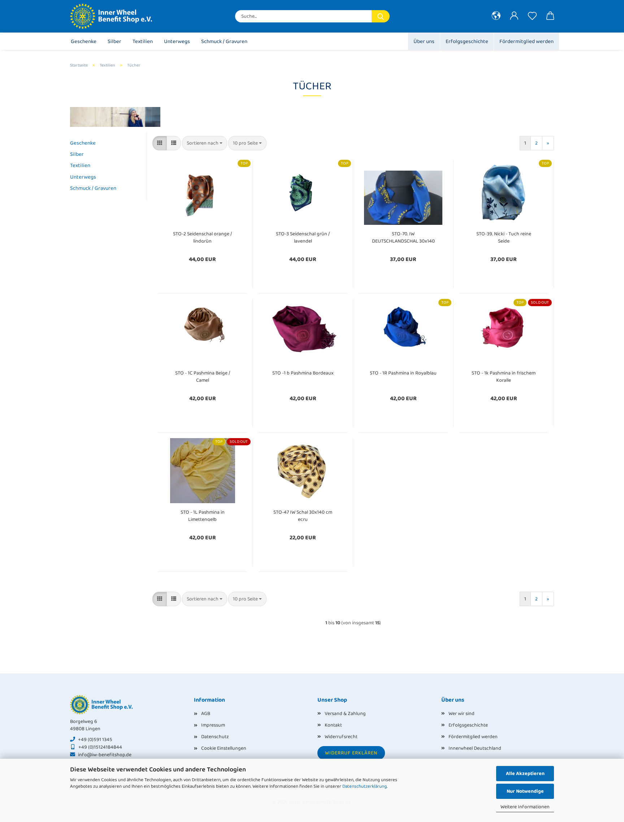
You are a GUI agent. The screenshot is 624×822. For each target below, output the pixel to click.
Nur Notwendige (525, 791)
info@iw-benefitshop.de (104, 755)
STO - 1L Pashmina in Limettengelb (203, 515)
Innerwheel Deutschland (474, 748)
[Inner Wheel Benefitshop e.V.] (115, 16)
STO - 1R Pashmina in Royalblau (403, 373)
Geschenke (83, 41)
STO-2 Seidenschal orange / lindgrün (202, 236)
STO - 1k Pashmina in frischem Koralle (504, 375)
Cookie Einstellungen (223, 748)
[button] (496, 16)
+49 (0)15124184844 (100, 747)
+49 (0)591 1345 (95, 740)
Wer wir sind (461, 714)
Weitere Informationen (525, 807)
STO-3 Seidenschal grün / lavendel (303, 236)
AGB (205, 714)
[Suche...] (381, 16)
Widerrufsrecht (341, 737)
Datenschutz (215, 737)
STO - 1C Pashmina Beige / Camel (202, 375)
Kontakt (333, 725)
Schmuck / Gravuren (224, 41)
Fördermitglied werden (526, 41)
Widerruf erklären (351, 753)
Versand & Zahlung (345, 714)
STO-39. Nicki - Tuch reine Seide (503, 236)
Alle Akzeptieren (525, 774)
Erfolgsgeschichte (467, 41)
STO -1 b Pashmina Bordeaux (303, 373)
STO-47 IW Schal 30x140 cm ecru (302, 515)
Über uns (423, 41)
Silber (114, 41)
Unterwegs (177, 41)
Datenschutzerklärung (364, 786)
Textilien (143, 41)
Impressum (213, 725)
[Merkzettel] (532, 16)
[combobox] (204, 143)
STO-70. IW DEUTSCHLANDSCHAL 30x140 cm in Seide (403, 236)
